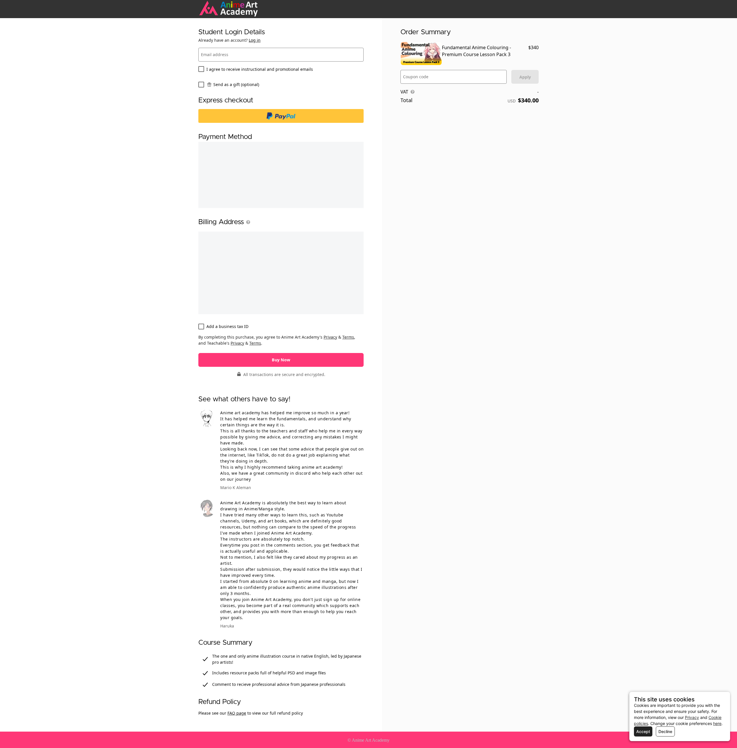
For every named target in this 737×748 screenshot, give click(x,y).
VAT (404, 92)
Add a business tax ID (227, 326)
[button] (247, 222)
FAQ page (236, 713)
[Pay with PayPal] (281, 116)
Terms (348, 337)
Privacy (330, 337)
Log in (255, 40)
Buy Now (281, 359)
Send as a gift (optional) (236, 84)
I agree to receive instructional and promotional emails (259, 69)
